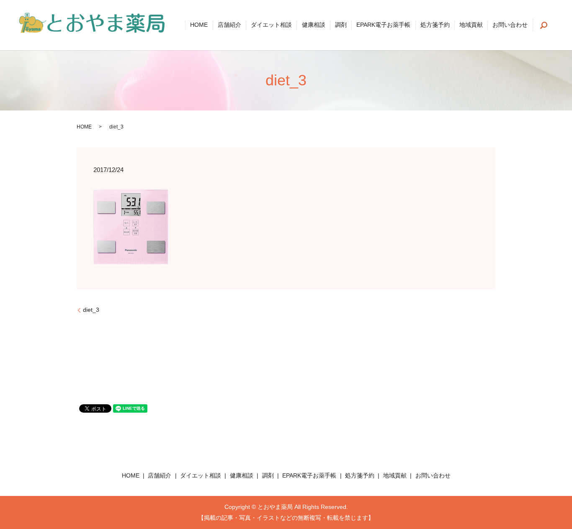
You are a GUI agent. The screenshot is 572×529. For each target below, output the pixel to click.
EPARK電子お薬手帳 (383, 25)
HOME (199, 25)
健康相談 (313, 25)
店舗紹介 (229, 25)
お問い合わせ (510, 25)
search (544, 25)
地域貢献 (471, 25)
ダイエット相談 (271, 25)
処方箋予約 (435, 25)
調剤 (341, 25)
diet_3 (91, 309)
